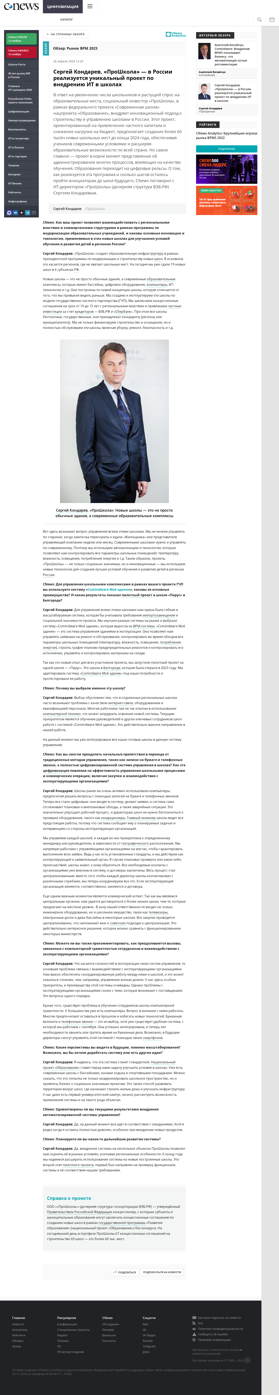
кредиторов (84, 311)
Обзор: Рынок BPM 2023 (75, 48)
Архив (16, 1346)
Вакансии (109, 1335)
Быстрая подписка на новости (219, 1318)
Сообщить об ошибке (213, 1334)
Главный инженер (141, 818)
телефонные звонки (77, 1021)
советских (118, 923)
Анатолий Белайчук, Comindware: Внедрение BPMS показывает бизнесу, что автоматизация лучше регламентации (232, 54)
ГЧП (179, 584)
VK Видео (149, 1335)
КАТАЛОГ (66, 19)
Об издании (110, 1324)
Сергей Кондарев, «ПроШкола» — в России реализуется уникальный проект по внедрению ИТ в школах (233, 93)
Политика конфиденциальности (220, 1329)
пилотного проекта (78, 1165)
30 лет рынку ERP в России (19, 75)
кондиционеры (113, 818)
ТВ (59, 1346)
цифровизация (56, 770)
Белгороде (111, 668)
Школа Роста (17, 64)
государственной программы (121, 1222)
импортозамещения (159, 615)
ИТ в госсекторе (18, 138)
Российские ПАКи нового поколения (20, 100)
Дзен (146, 1352)
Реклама (108, 1330)
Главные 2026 (20, 88)
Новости (18, 1324)
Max (145, 1324)
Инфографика (17, 201)
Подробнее (226, 149)
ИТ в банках (16, 147)
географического (135, 843)
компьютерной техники (61, 714)
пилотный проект (137, 595)
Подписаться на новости (162, 1272)
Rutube (148, 1341)
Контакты (109, 1341)
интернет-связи (120, 703)
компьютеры (157, 284)
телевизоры (157, 912)
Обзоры (17, 1341)
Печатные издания (70, 1352)
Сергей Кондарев (72, 510)
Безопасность (17, 129)
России (48, 575)
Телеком (13, 165)
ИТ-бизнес (15, 183)
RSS (200, 1323)
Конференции (67, 1324)
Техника (63, 1341)
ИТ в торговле (17, 156)
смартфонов (152, 1037)
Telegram (149, 1346)
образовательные (161, 279)
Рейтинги (14, 192)
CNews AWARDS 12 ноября (18, 52)
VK (144, 1330)
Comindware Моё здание (101, 673)
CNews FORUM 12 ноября (17, 39)
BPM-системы (144, 626)
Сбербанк (123, 311)
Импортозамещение (22, 120)
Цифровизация (62, 6)
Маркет (62, 1335)
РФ (76, 269)
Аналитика (19, 1330)
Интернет (14, 174)
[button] (259, 20)
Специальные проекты (73, 1330)
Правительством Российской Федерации (79, 1212)
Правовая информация (214, 1340)
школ (158, 259)
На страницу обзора (68, 34)
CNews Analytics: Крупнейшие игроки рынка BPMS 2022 (226, 135)
